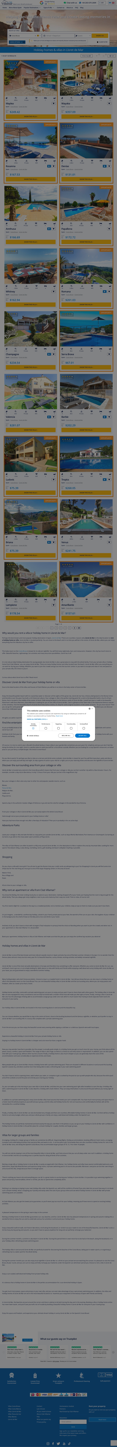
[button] (58, 719)
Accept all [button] (83, 735)
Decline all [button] (66, 735)
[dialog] (58, 723)
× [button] (92, 708)
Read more (59, 716)
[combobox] (89, 708)
